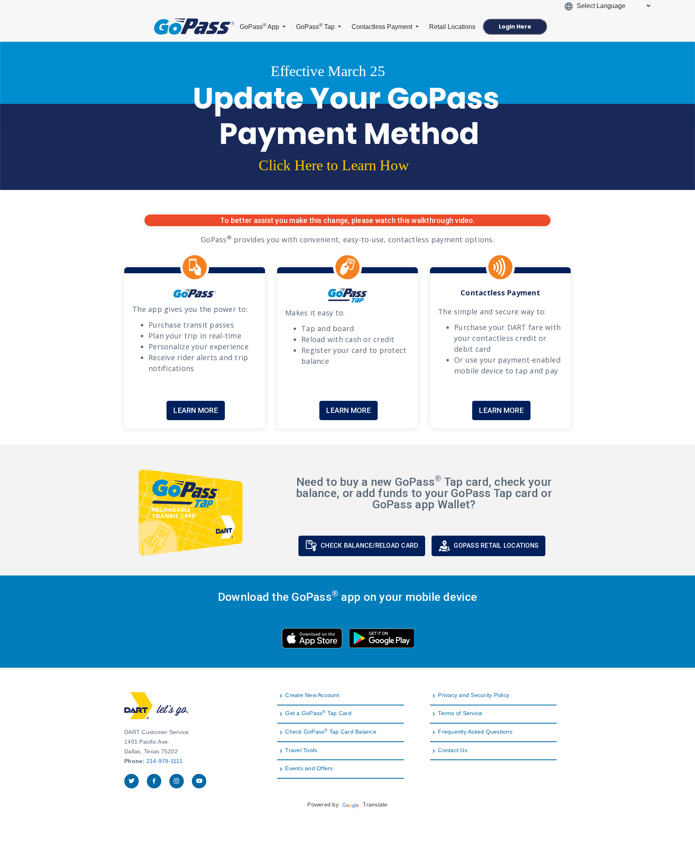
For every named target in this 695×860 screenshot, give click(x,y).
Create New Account (312, 695)
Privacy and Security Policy (473, 695)
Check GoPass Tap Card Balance (330, 732)
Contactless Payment (383, 26)
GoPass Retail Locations (496, 545)
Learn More (195, 410)
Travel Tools (301, 750)
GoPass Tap (316, 26)
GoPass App (260, 26)
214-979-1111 (164, 761)
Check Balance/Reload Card (369, 545)
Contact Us (452, 750)
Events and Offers (309, 768)
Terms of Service (460, 713)
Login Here (515, 27)
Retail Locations (452, 26)
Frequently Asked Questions (475, 732)
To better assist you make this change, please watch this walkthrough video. (347, 220)
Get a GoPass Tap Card (318, 713)
